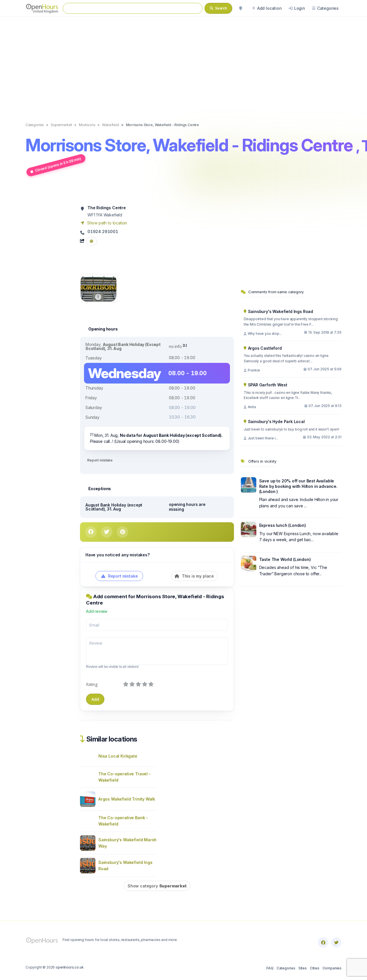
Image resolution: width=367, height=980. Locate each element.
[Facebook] (323, 942)
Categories (286, 968)
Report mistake (100, 460)
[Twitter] (336, 942)
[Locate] (240, 8)
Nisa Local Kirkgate (117, 756)
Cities (314, 968)
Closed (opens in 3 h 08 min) (57, 164)
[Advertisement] (183, 64)
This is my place (197, 576)
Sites (302, 968)
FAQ (269, 968)
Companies (332, 968)
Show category (157, 885)
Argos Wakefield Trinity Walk (126, 799)
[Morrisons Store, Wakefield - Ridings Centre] (98, 287)
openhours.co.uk (69, 967)
